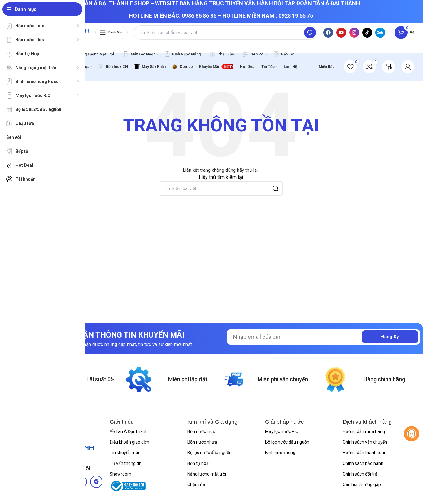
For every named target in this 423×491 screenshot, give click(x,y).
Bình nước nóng (280, 452)
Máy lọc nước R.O (282, 431)
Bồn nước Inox (201, 431)
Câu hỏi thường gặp (362, 484)
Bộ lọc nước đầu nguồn (209, 452)
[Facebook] (328, 33)
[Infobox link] (388, 66)
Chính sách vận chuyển (365, 442)
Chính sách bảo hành (363, 463)
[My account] (407, 66)
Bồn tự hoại (198, 463)
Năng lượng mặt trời (206, 473)
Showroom (120, 473)
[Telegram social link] (96, 482)
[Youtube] (341, 33)
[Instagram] (354, 33)
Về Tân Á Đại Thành (129, 431)
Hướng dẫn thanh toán (364, 452)
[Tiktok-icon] (367, 33)
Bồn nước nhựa (202, 442)
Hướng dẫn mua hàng (364, 431)
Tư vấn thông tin (126, 463)
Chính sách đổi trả (360, 473)
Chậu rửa (196, 484)
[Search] (310, 32)
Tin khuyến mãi (124, 452)
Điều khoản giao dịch (129, 442)
